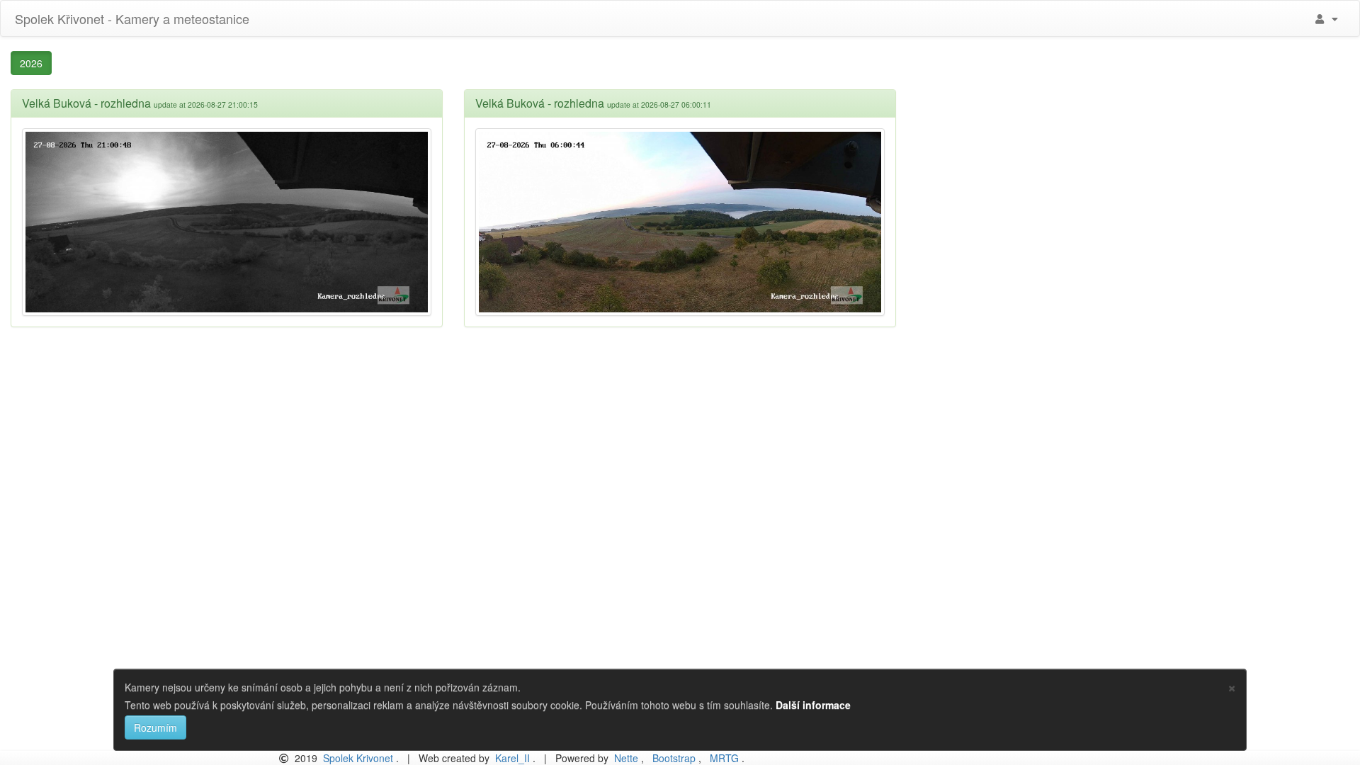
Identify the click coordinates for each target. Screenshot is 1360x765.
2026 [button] (31, 63)
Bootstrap (674, 758)
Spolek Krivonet (358, 758)
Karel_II (512, 758)
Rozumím (155, 727)
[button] (1324, 18)
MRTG (724, 758)
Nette (626, 758)
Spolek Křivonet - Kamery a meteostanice (130, 18)
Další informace (813, 705)
